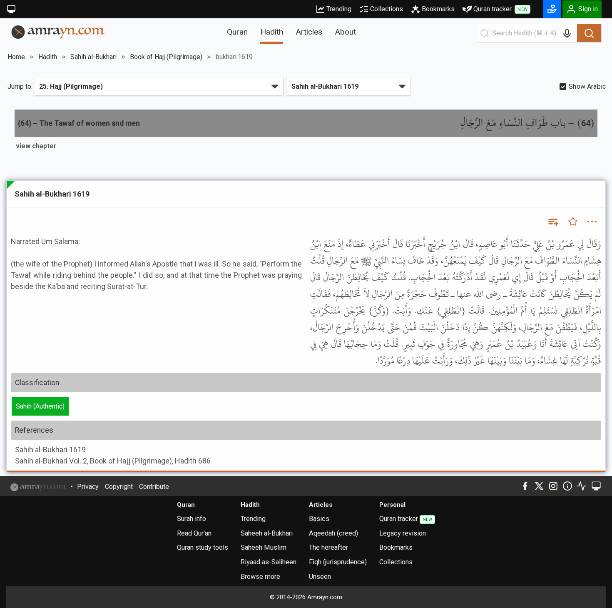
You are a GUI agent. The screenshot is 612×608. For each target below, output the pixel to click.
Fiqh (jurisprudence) (338, 562)
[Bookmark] (573, 221)
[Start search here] (484, 33)
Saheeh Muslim (263, 547)
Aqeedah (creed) (333, 533)
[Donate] (552, 9)
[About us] (567, 486)
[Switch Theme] (11, 9)
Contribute (154, 487)
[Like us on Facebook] (525, 486)
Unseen (320, 577)
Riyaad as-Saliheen (268, 562)
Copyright (119, 487)
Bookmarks (438, 9)
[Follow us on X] (539, 486)
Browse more (260, 577)
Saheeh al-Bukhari (267, 533)
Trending (338, 9)
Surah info (191, 519)
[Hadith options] (592, 221)
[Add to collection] (553, 222)
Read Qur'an (194, 533)
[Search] (589, 33)
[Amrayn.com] (58, 31)
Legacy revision (402, 533)
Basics (319, 519)
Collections (386, 9)
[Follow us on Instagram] (553, 486)
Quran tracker (500, 9)
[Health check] (582, 486)
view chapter (36, 146)
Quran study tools (202, 547)
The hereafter (328, 547)
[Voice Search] (567, 33)
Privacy (88, 487)
